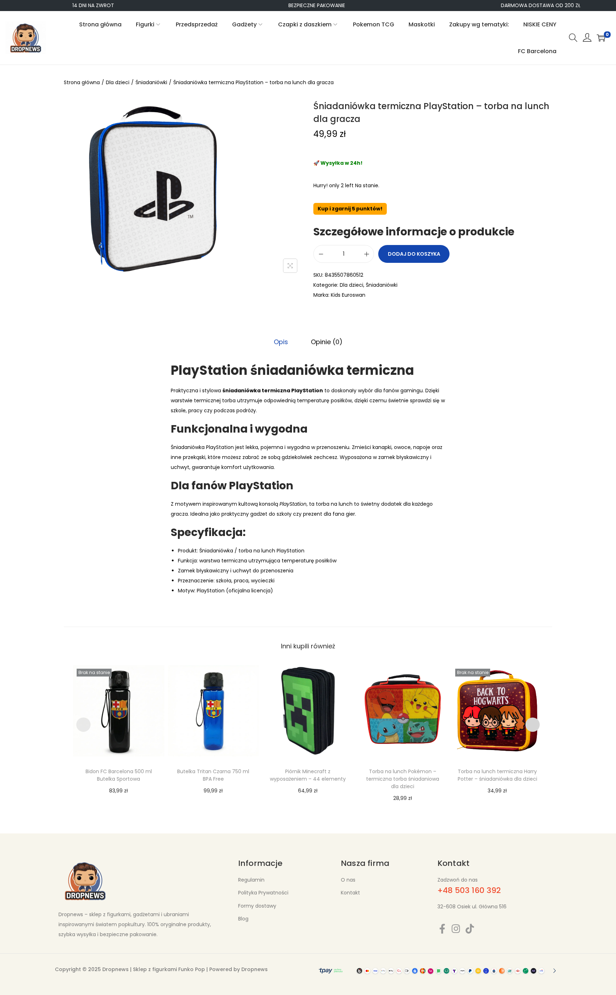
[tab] (281, 342)
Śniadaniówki (151, 82)
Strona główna (82, 82)
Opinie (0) (327, 341)
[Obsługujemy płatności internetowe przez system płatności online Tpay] (436, 970)
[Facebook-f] (442, 928)
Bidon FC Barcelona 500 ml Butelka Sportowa (119, 775)
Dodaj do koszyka (414, 253)
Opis (281, 341)
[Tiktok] (470, 928)
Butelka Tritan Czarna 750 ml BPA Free (213, 775)
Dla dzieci (117, 82)
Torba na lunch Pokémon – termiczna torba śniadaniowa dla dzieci (402, 779)
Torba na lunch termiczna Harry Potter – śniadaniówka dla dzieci (497, 775)
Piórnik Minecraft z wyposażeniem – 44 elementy (308, 775)
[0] (601, 38)
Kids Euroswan (348, 294)
